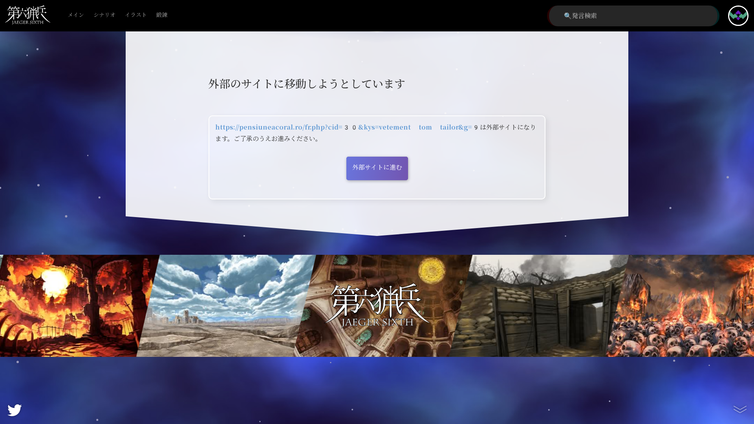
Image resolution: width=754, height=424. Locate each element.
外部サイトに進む (377, 167)
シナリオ (104, 15)
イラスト (136, 15)
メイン (76, 15)
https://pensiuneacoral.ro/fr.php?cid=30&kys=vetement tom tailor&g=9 (347, 127)
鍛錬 (161, 15)
